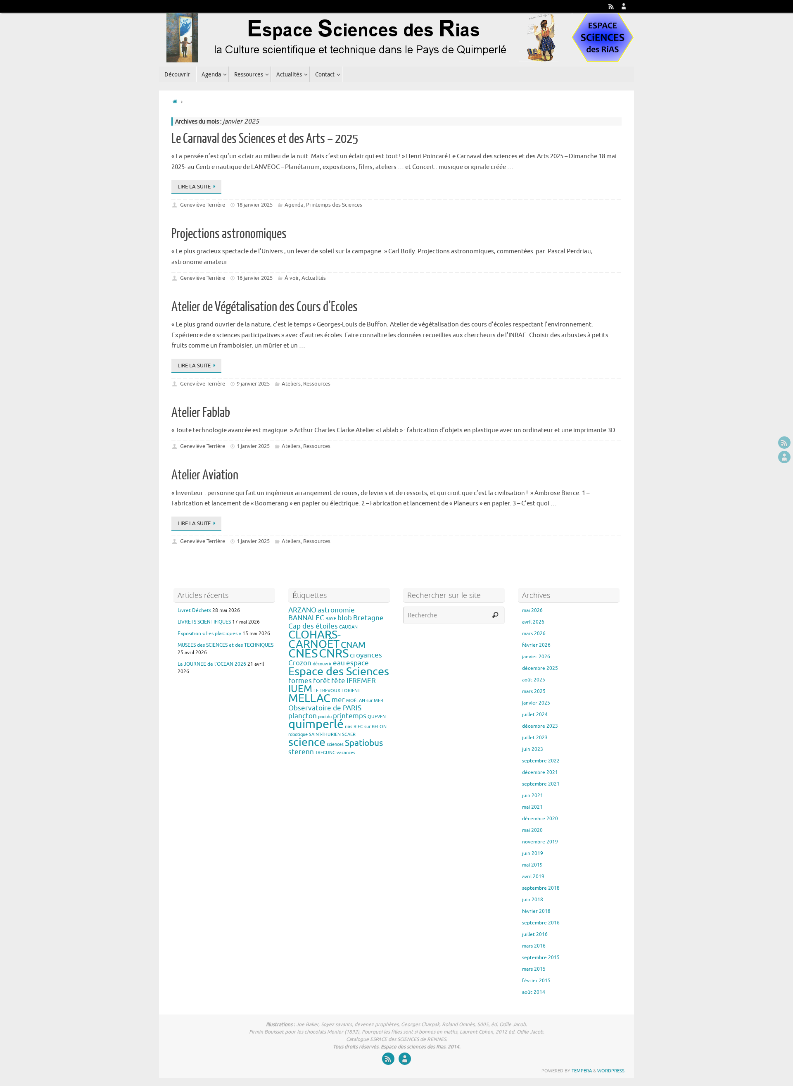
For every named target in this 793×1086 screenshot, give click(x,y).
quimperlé (316, 724)
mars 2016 (534, 946)
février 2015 (536, 980)
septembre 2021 (541, 784)
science (306, 742)
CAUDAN (348, 627)
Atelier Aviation (204, 475)
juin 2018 (532, 899)
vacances (346, 752)
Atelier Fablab (200, 412)
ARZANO (302, 610)
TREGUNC (325, 752)
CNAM (353, 645)
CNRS (334, 653)
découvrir (322, 664)
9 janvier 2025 (253, 383)
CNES (303, 653)
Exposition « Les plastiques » (209, 633)
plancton (302, 716)
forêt (321, 680)
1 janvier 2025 (253, 446)
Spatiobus (364, 743)
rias (348, 726)
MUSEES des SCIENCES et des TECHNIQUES (225, 645)
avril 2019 (533, 876)
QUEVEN (377, 716)
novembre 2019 (540, 841)
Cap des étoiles (313, 626)
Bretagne (368, 618)
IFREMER (361, 680)
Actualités (314, 277)
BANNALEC (306, 618)
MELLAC (309, 698)
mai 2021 (532, 807)
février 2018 (536, 911)
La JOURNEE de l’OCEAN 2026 (212, 664)
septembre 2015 (541, 957)
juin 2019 (532, 853)
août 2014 (533, 992)
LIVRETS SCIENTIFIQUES (204, 622)
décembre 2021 (540, 772)
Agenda (294, 204)
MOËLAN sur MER (364, 700)
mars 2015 (534, 969)
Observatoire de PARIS (324, 708)
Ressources (316, 383)
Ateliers (291, 383)
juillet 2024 (535, 714)
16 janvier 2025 (255, 277)
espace (357, 663)
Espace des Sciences (338, 671)
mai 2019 (532, 865)
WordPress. (611, 1071)
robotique (298, 734)
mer (338, 699)
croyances (366, 655)
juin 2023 (532, 749)
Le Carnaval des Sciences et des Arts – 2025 (264, 138)
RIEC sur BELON (370, 726)
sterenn (301, 752)
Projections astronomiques (229, 233)
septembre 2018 (541, 888)
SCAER (349, 734)
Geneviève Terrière (202, 204)
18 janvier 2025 (255, 204)
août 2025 (533, 679)
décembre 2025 (540, 668)
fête (338, 680)
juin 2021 (532, 795)
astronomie (336, 610)
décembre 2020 (540, 818)
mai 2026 (532, 610)
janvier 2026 (536, 656)
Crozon (299, 663)
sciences (335, 744)
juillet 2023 (535, 737)
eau (339, 663)
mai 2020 (532, 830)
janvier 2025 (536, 703)
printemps (349, 716)
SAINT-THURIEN (325, 734)
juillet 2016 (535, 934)
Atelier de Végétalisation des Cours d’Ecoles (264, 307)
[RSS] (611, 6)
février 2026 (536, 645)
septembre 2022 (541, 760)
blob (344, 618)
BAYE (330, 619)
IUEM (300, 689)
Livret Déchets (194, 610)
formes (300, 680)
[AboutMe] (623, 6)
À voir (292, 277)
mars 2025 (534, 691)
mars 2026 (534, 633)
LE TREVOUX (326, 690)
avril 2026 (533, 622)
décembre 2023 (540, 726)
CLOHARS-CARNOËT (314, 639)
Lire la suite (194, 186)
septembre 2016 (541, 922)
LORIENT (351, 690)
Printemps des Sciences (334, 204)
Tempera (582, 1071)
